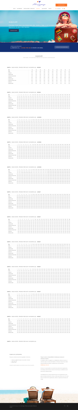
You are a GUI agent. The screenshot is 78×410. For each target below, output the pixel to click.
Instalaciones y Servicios (29, 8)
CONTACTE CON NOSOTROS (62, 47)
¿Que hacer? (44, 8)
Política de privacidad (28, 405)
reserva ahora (13, 30)
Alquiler (38, 8)
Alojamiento (19, 8)
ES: (63, 8)
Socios (49, 8)
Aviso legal (22, 405)
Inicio (14, 8)
